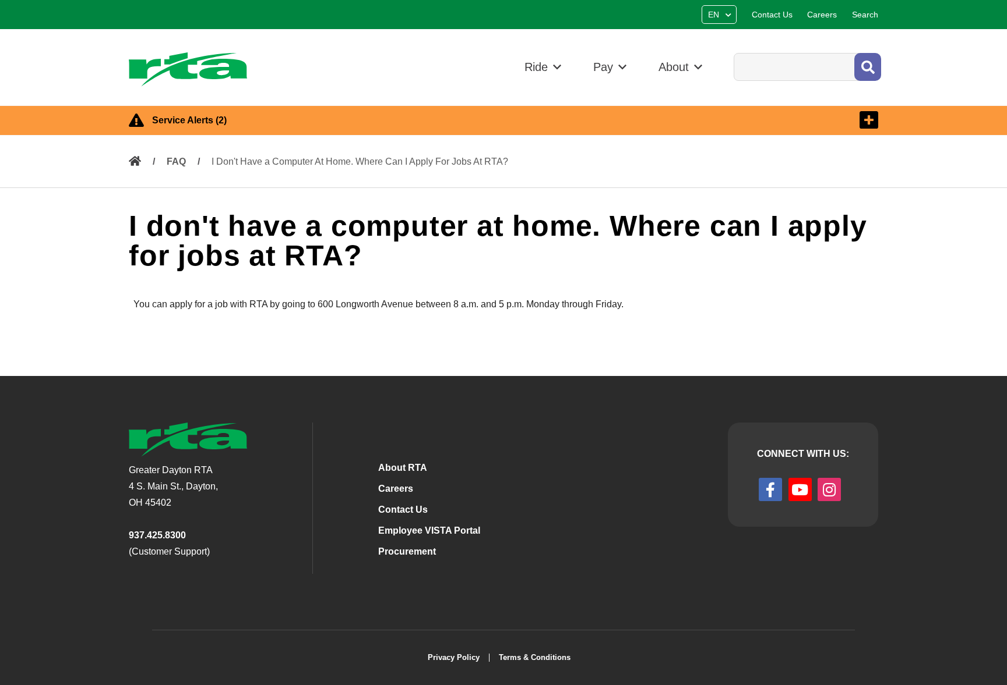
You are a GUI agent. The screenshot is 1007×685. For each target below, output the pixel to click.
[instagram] (829, 489)
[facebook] (770, 489)
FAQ (176, 161)
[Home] (193, 69)
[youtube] (800, 489)
